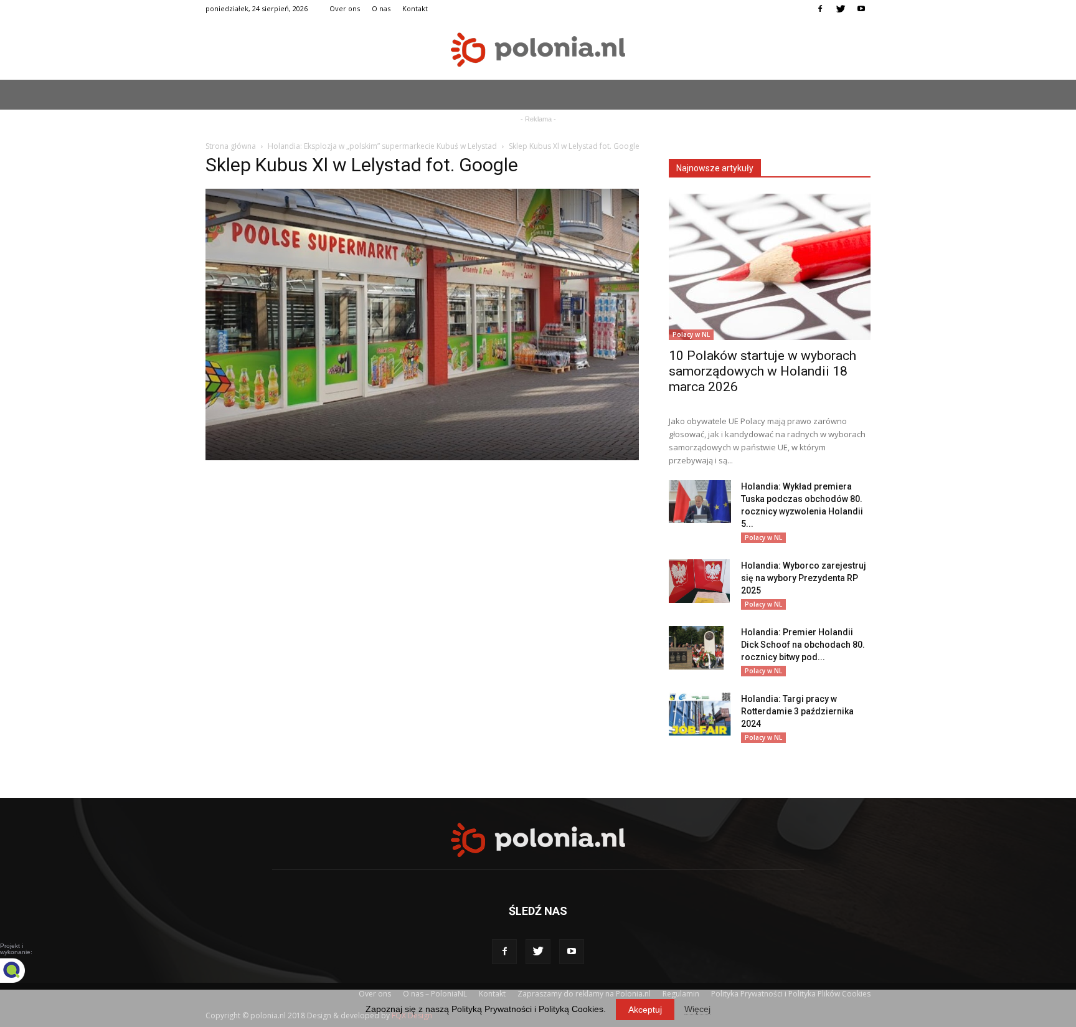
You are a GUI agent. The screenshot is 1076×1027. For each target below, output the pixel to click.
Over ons (344, 8)
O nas (381, 8)
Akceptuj (645, 1010)
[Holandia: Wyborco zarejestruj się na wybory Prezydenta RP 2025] (699, 581)
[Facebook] (820, 8)
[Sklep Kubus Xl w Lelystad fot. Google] (422, 457)
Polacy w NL (691, 334)
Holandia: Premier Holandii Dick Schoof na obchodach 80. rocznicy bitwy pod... (803, 644)
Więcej (697, 1009)
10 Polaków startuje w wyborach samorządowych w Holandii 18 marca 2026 (762, 371)
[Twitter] (840, 8)
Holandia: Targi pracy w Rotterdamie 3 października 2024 (797, 711)
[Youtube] (861, 8)
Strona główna (230, 146)
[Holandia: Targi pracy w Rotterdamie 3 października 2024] (700, 714)
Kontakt (415, 8)
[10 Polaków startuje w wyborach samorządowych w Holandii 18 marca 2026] (770, 267)
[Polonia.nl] (538, 49)
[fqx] (22, 970)
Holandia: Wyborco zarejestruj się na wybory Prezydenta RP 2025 (803, 578)
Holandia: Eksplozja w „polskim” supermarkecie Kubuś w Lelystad (382, 146)
